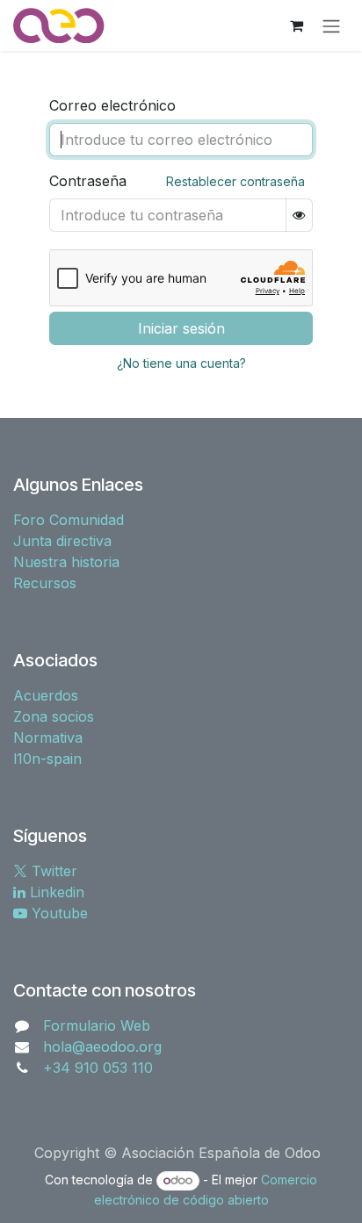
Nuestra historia (66, 562)
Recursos (44, 583)
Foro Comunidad (68, 520)
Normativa (48, 737)
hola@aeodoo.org (102, 1046)
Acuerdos (45, 695)
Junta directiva (62, 541)
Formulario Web (96, 1025)
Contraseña (88, 181)
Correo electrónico (112, 105)
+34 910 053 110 (98, 1067)
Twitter (52, 871)
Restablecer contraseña (235, 181)
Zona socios (53, 716)
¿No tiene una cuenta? (181, 363)
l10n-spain (47, 758)
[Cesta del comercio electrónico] (296, 25)
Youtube (57, 913)
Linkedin (54, 892)
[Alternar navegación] (331, 25)
